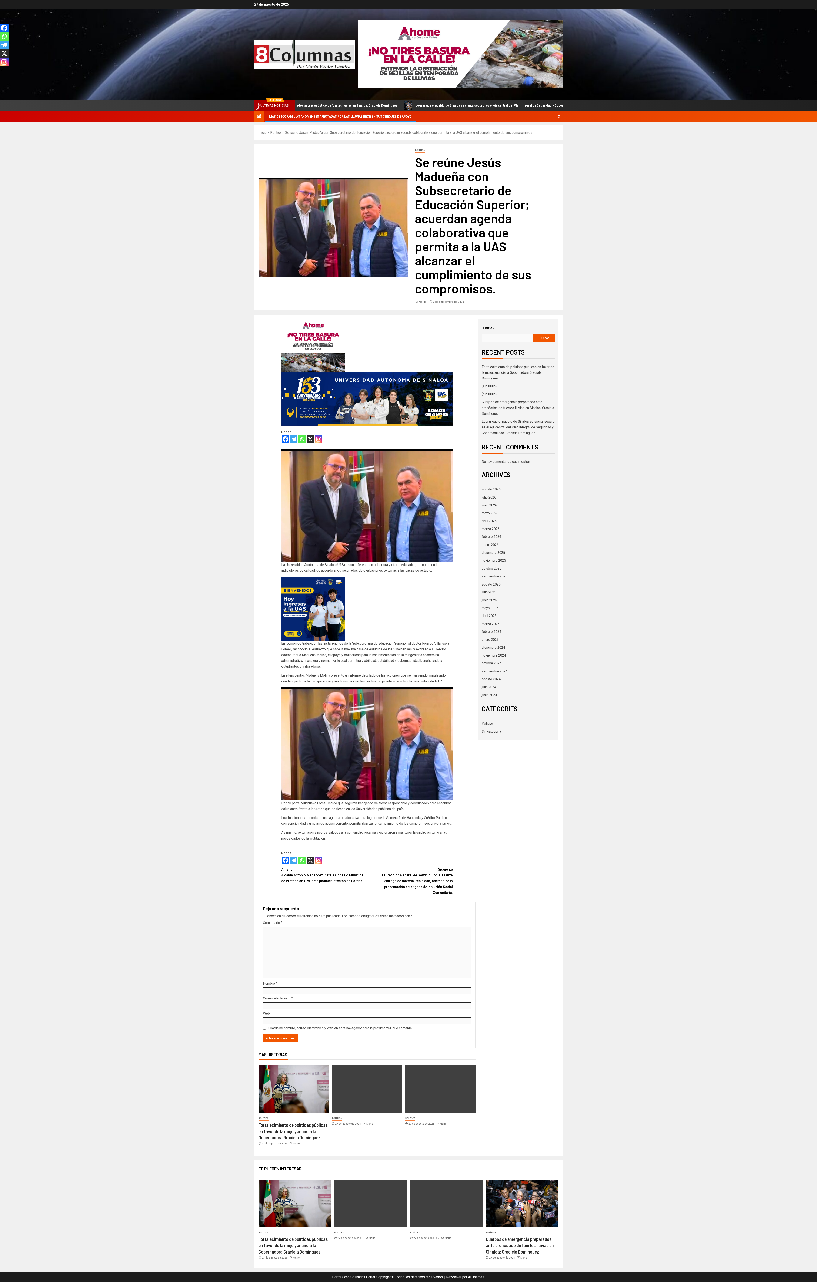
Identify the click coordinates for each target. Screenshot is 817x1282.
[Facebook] (285, 439)
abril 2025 (489, 616)
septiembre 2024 (494, 671)
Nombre (270, 983)
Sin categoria (491, 731)
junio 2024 (489, 695)
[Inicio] (259, 117)
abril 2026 (489, 521)
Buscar (488, 328)
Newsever (453, 1277)
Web (266, 1013)
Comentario (272, 923)
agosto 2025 (491, 584)
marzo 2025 (491, 624)
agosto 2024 (491, 679)
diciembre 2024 (493, 647)
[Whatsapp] (302, 439)
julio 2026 (489, 497)
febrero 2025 (491, 632)
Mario (422, 301)
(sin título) (489, 386)
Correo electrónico (278, 998)
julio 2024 (489, 687)
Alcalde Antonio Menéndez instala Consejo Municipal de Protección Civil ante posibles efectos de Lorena (322, 875)
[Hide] (1, 70)
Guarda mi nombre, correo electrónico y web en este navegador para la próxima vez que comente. (340, 1028)
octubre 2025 (491, 568)
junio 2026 (489, 505)
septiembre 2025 (494, 576)
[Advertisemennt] (460, 54)
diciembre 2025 (493, 553)
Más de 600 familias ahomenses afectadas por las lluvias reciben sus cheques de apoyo (340, 116)
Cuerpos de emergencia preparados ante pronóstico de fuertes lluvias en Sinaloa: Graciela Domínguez (518, 407)
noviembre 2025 (494, 561)
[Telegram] (293, 439)
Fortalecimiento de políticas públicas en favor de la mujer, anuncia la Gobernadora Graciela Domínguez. (293, 1131)
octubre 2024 (491, 663)
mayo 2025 (490, 608)
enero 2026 (490, 545)
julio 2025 (489, 592)
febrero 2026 (491, 537)
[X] (310, 439)
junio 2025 (489, 600)
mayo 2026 (490, 513)
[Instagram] (318, 439)
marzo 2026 (491, 529)
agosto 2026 (491, 489)
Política (420, 150)
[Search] (559, 116)
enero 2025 (490, 640)
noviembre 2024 (494, 655)
